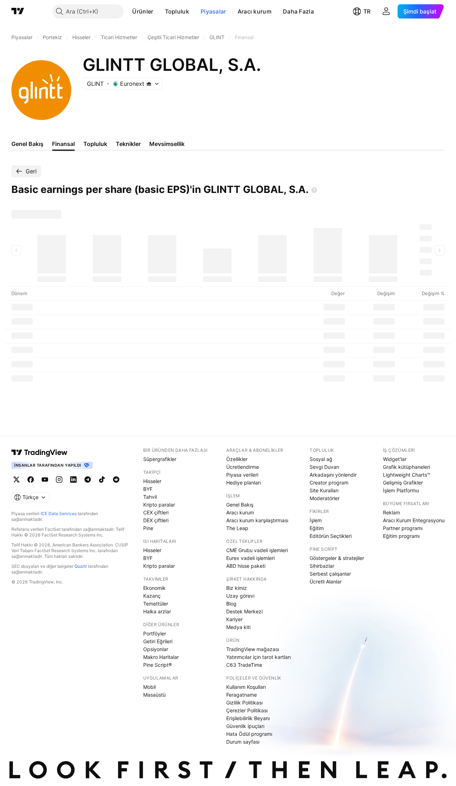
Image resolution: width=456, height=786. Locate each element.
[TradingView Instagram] (59, 479)
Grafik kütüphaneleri (406, 467)
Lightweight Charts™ (406, 475)
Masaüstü (154, 695)
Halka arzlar (157, 611)
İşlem (316, 520)
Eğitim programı (401, 536)
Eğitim (317, 528)
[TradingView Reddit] (116, 479)
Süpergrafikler (159, 459)
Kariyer (234, 619)
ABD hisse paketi (245, 566)
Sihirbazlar (322, 566)
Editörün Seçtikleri (331, 536)
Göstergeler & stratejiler (337, 558)
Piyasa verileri (242, 475)
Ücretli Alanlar (326, 581)
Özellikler (237, 459)
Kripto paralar (159, 505)
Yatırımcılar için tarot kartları (258, 657)
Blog (231, 604)
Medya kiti (238, 627)
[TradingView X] (16, 479)
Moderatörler (325, 498)
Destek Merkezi (244, 611)
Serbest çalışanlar (330, 574)
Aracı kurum (254, 11)
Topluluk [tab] (95, 143)
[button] (159, 11)
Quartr (80, 566)
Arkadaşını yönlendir (333, 475)
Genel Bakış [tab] (27, 143)
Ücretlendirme (242, 467)
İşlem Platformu (401, 490)
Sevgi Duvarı (324, 467)
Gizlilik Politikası (244, 702)
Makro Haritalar (161, 657)
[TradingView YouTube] (45, 479)
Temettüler (155, 604)
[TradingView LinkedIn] (73, 479)
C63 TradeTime (244, 665)
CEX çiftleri (156, 512)
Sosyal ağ (321, 459)
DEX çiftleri (156, 520)
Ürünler (142, 11)
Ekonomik (154, 588)
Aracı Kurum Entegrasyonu (414, 520)
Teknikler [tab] (128, 143)
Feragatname (241, 695)
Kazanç (152, 596)
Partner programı (403, 528)
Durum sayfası (242, 742)
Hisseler (152, 481)
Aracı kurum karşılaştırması (257, 520)
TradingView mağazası (252, 649)
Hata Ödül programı (249, 734)
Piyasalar (213, 11)
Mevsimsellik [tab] (167, 143)
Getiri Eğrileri (157, 641)
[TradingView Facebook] (31, 479)
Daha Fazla (298, 11)
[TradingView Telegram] (88, 479)
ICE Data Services (59, 513)
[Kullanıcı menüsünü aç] (386, 11)
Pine (148, 528)
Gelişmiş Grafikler (403, 483)
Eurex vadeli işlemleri (250, 558)
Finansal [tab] (63, 143)
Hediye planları (243, 483)
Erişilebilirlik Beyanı (248, 718)
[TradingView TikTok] (102, 479)
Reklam (391, 512)
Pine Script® (157, 665)
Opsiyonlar (155, 649)
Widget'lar (394, 459)
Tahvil (150, 497)
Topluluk (177, 11)
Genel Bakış (239, 505)
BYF (147, 489)
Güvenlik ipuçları (245, 726)
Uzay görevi (240, 596)
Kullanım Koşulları (246, 687)
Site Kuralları (324, 490)
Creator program (329, 483)
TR (366, 11)
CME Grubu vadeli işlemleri (257, 550)
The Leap (237, 528)
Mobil (149, 687)
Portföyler (154, 633)
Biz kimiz (236, 588)
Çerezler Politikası (247, 710)
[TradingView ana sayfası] (17, 11)
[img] (149, 83)
